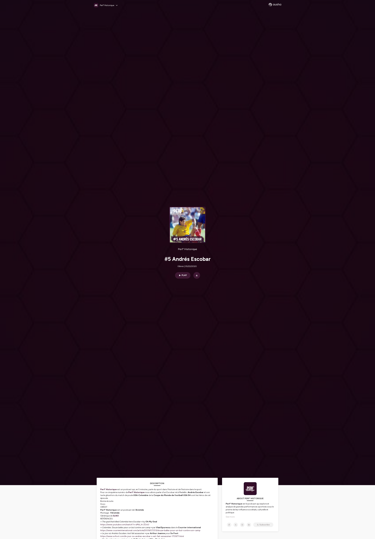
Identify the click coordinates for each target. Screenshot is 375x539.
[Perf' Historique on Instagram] (242, 525)
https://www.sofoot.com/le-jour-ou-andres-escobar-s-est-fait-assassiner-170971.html (142, 536)
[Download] (196, 275)
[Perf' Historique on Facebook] (229, 525)
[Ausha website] (275, 4)
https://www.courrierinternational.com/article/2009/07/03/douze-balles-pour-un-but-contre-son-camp (150, 530)
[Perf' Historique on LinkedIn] (249, 525)
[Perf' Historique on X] (235, 525)
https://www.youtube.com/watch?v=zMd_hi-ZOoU (124, 524)
